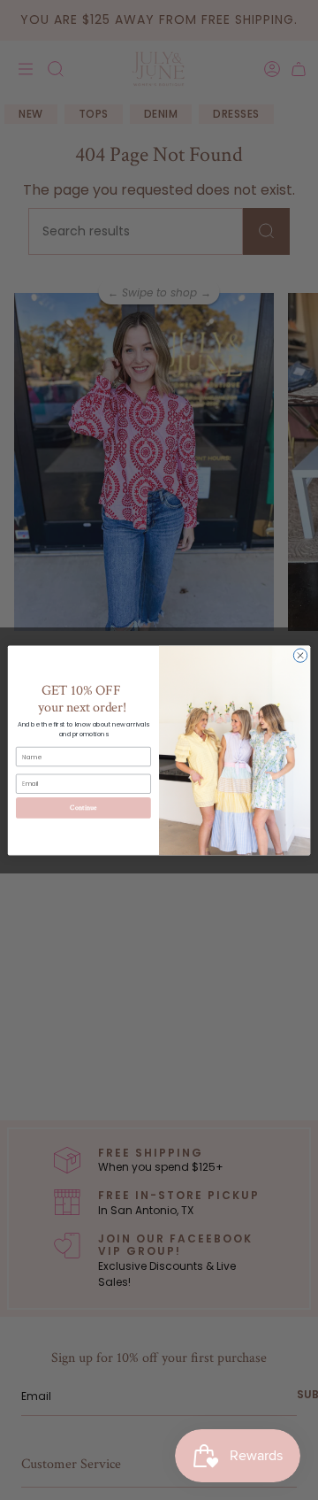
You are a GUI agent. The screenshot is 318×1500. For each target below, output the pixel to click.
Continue (83, 807)
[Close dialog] (300, 654)
